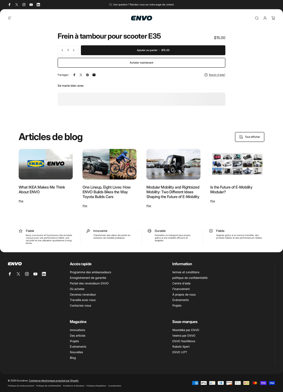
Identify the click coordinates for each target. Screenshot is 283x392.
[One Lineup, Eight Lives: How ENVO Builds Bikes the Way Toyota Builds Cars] (110, 164)
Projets (176, 305)
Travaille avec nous (83, 300)
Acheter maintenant (141, 62)
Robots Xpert (180, 346)
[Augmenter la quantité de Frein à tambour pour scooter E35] (74, 50)
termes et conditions (185, 272)
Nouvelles (76, 352)
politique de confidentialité (190, 278)
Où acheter (77, 289)
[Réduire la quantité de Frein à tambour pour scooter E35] (61, 50)
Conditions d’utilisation (74, 386)
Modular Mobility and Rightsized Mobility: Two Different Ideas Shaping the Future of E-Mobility (172, 192)
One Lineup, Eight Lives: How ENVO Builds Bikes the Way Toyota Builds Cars (107, 192)
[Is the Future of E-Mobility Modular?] (237, 164)
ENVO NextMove (183, 341)
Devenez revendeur (83, 294)
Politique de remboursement (21, 386)
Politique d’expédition (96, 386)
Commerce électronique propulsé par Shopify (54, 380)
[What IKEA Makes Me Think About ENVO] (46, 164)
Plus (21, 201)
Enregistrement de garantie (88, 278)
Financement (181, 289)
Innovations (77, 330)
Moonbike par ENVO (185, 330)
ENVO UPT (179, 352)
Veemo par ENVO (183, 335)
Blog (73, 357)
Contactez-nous (80, 305)
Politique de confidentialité (48, 386)
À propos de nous (184, 294)
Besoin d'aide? (217, 74)
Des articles (77, 335)
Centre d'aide (181, 283)
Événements (180, 300)
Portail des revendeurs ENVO (89, 283)
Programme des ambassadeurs (90, 272)
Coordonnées (114, 386)
